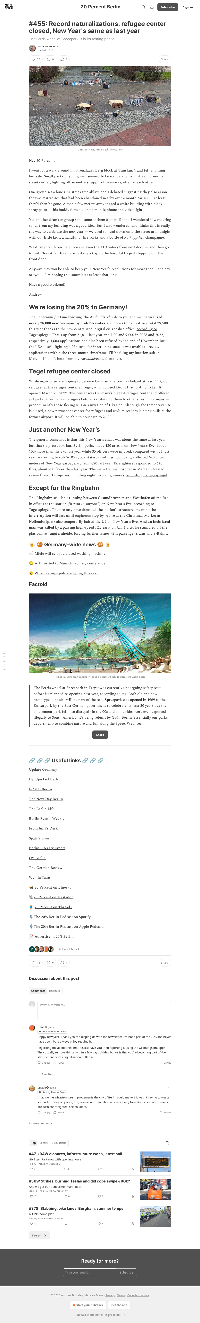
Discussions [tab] (59, 1143)
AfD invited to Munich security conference (70, 563)
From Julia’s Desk (43, 828)
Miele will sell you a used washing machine (70, 553)
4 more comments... (41, 1123)
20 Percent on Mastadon (53, 897)
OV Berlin (37, 858)
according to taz (143, 387)
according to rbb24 (53, 457)
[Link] (23, 307)
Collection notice (138, 1295)
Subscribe (168, 7)
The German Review (45, 868)
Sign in (188, 7)
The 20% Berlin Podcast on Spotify (62, 917)
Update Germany (43, 769)
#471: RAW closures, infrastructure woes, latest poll (75, 1154)
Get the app (119, 1305)
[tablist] (46, 991)
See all (37, 1235)
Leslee (42, 1088)
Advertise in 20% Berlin (54, 936)
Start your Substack (89, 1305)
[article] (100, 1162)
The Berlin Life (41, 809)
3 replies (47, 1074)
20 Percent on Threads (53, 907)
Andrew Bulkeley (49, 46)
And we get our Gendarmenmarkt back (55, 1187)
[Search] (143, 7)
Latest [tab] (44, 1143)
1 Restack (74, 949)
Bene (41, 1027)
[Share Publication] (152, 7)
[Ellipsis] (169, 1027)
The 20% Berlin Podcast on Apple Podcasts (69, 926)
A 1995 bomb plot (41, 1214)
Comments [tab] (38, 991)
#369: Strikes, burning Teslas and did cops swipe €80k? (79, 1181)
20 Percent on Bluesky (53, 887)
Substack (81, 1315)
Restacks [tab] (54, 991)
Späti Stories (39, 838)
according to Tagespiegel (146, 475)
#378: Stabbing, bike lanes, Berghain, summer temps (76, 1208)
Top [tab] (33, 1143)
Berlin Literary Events (47, 848)
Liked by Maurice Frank (54, 1031)
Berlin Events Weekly (46, 819)
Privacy (110, 1295)
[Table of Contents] (4, 661)
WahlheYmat (39, 877)
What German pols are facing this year (66, 573)
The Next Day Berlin (46, 799)
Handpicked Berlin (44, 779)
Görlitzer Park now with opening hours (55, 1159)
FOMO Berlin (40, 789)
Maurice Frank (55, 1218)
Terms (121, 1295)
